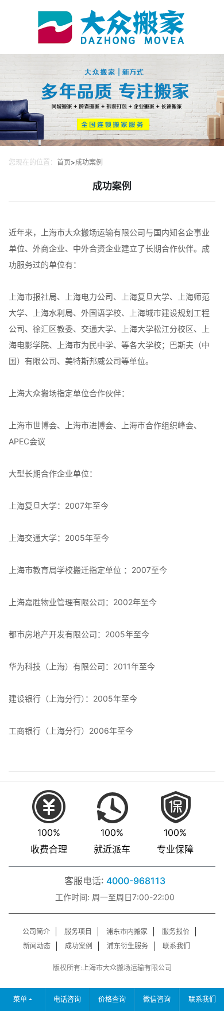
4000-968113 (135, 880)
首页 (64, 162)
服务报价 (176, 931)
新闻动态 (37, 946)
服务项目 (78, 931)
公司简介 (36, 931)
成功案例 (89, 162)
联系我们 (176, 946)
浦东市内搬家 (127, 931)
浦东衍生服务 (127, 946)
